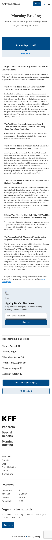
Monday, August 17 (12, 373)
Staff (4, 464)
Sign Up (26, 322)
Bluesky (23, 494)
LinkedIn (6, 497)
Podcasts (8, 427)
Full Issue (26, 53)
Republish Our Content (9, 469)
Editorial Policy (18, 537)
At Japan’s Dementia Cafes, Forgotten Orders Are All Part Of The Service (25, 238)
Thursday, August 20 (13, 357)
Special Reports (7, 434)
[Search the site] (43, 4)
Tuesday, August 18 (12, 368)
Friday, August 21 (11, 351)
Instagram (7, 490)
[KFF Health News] (11, 3)
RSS (21, 501)
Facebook (6, 501)
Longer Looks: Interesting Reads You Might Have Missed (25, 68)
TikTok (22, 497)
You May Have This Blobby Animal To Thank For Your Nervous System (24, 88)
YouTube (6, 494)
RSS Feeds (25, 391)
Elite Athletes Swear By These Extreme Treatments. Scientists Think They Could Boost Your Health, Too (24, 126)
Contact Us (7, 474)
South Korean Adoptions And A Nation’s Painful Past (26, 181)
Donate (37, 4)
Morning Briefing (8, 443)
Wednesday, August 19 (14, 362)
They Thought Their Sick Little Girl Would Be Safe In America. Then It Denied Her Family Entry (26, 216)
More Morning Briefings (25, 383)
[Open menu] (48, 3)
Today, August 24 (11, 346)
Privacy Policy (34, 537)
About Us (6, 456)
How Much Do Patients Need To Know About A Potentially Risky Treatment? (26, 147)
